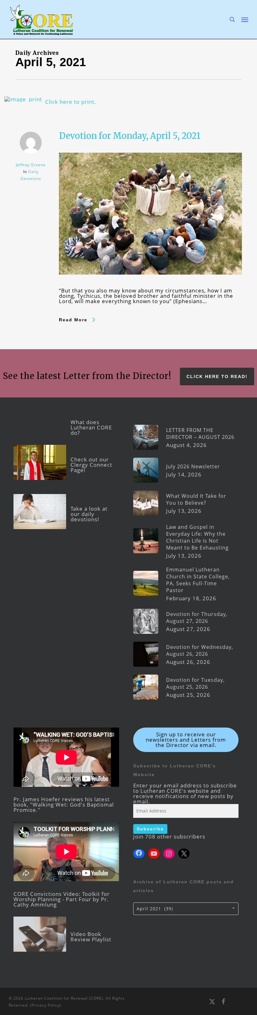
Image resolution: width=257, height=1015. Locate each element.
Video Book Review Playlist (91, 936)
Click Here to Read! (217, 376)
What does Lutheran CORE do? (91, 427)
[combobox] (186, 908)
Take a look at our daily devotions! (89, 514)
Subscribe (150, 828)
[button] (244, 19)
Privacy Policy (46, 1005)
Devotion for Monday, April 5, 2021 (130, 135)
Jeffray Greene (31, 164)
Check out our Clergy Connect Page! (91, 465)
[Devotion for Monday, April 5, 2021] (150, 285)
